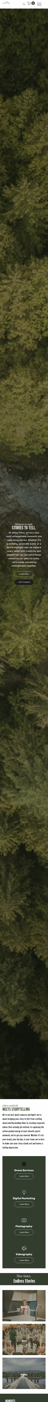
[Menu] (39, 4)
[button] (31, 3)
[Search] (24, 4)
